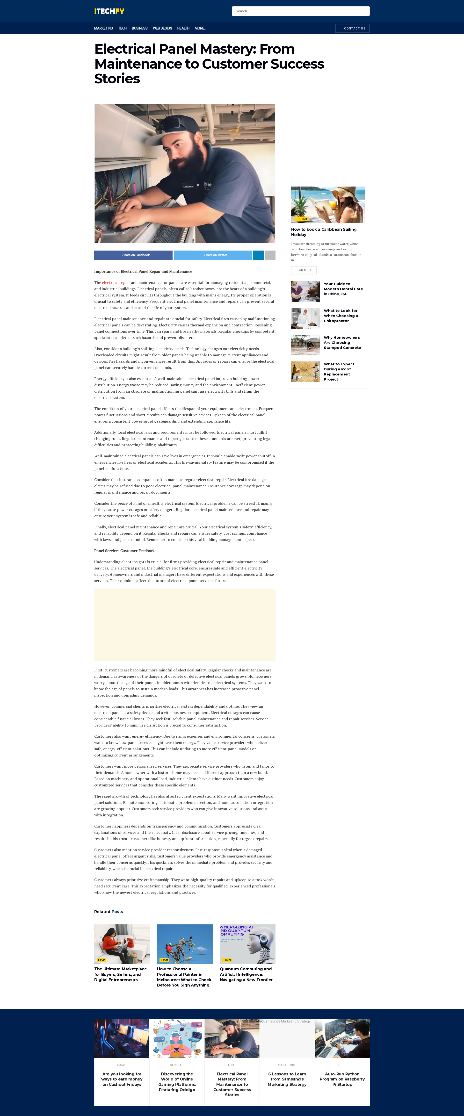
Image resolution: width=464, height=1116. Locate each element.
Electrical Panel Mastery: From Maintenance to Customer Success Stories (232, 1084)
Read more (304, 270)
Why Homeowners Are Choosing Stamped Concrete (342, 342)
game (121, 1065)
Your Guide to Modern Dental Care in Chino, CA (343, 288)
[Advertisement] (185, 625)
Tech (122, 28)
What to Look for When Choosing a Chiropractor (341, 315)
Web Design (162, 28)
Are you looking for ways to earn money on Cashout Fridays (121, 1079)
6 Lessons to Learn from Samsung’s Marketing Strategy (287, 1079)
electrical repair (116, 282)
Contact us (354, 28)
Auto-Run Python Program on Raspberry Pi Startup (342, 1079)
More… (200, 28)
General (301, 219)
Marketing (103, 28)
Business (140, 28)
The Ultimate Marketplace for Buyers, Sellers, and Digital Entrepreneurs (120, 974)
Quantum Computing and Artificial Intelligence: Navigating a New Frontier (246, 974)
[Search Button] (365, 11)
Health (183, 28)
